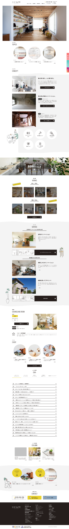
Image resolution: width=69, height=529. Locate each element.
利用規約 (26, 508)
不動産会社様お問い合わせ (52, 516)
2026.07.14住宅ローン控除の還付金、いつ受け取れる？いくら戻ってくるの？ (48, 458)
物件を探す (38, 3)
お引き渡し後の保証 (27, 521)
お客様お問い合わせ (51, 515)
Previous (12, 454)
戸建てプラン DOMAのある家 (39, 513)
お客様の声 (50, 506)
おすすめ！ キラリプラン (52, 511)
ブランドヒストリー (47, 87)
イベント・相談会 (51, 508)
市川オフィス (37, 520)
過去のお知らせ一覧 (28, 506)
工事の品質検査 (27, 520)
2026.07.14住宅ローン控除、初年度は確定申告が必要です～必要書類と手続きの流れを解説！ (21, 459)
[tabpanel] (34, 23)
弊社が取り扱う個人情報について (29, 511)
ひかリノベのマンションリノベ (47, 105)
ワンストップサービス (28, 518)
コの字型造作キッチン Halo (39, 512)
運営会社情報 (27, 512)
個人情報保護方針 (27, 509)
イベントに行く (49, 3)
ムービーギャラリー (38, 516)
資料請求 (50, 513)
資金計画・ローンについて (52, 375)
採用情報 (50, 519)
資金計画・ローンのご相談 (28, 522)
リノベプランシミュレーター (39, 511)
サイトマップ (27, 505)
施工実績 (26, 519)
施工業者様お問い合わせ (52, 517)
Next (56, 454)
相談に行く (43, 3)
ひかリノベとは (29, 3)
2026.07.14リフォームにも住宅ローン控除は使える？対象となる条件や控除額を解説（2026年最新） (34, 459)
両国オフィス (21, 323)
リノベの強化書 (51, 510)
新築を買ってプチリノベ (39, 508)
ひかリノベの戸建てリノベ (47, 120)
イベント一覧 (34, 365)
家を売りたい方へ (38, 509)
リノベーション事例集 (38, 515)
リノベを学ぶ (54, 3)
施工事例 (34, 3)
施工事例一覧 (34, 217)
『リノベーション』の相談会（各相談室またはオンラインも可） (49, 360)
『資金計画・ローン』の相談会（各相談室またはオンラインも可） (35, 360)
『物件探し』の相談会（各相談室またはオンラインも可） (20, 360)
